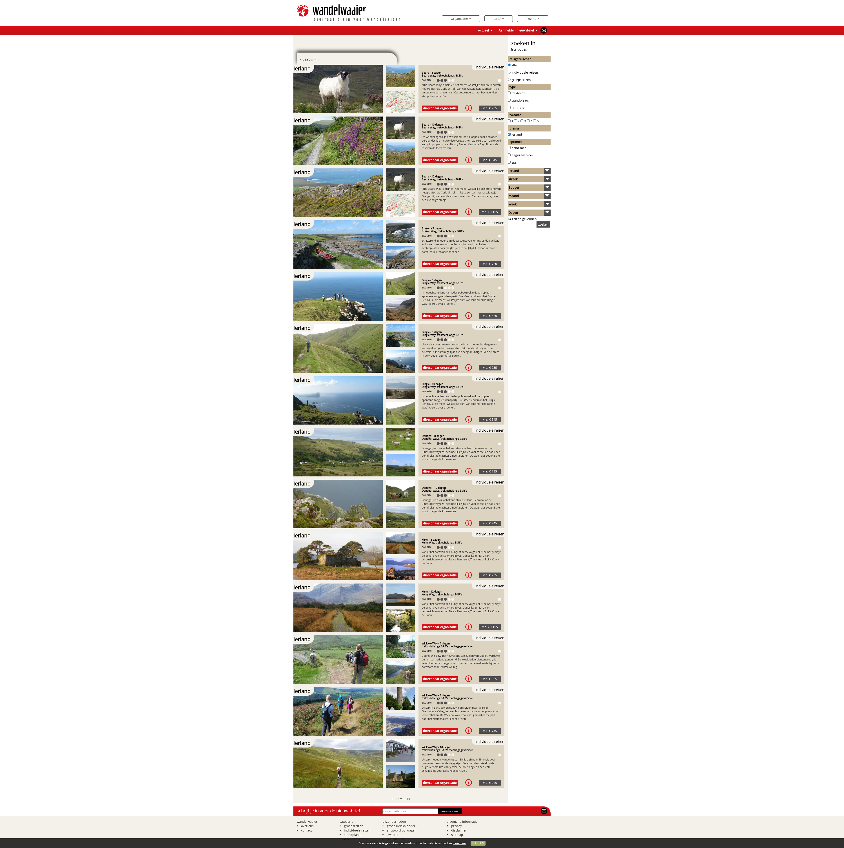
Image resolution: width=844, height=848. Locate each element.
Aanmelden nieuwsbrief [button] (517, 30)
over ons (307, 826)
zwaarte (392, 835)
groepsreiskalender (401, 826)
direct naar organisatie (440, 108)
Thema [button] (531, 18)
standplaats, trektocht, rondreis (353, 837)
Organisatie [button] (460, 18)
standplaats (520, 100)
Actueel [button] (484, 30)
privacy (456, 826)
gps (514, 162)
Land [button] (497, 18)
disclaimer (459, 830)
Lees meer (459, 843)
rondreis (517, 108)
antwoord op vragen (402, 830)
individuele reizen (524, 72)
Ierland (516, 134)
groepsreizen (521, 80)
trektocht (518, 93)
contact (306, 830)
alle (514, 65)
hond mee (518, 148)
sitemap (457, 835)
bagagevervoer (522, 155)
